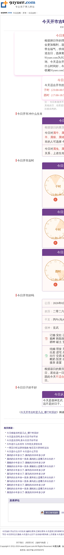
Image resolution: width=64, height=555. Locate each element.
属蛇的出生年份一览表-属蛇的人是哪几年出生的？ (31, 488)
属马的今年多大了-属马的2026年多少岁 (26, 473)
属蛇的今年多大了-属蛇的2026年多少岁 (26, 485)
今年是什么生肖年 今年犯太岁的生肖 (24, 444)
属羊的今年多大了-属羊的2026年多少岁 (26, 470)
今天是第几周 (51, 531)
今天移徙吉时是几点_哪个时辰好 (23, 433)
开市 (24, 13)
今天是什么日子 (28, 534)
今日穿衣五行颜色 (14, 534)
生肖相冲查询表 (41, 534)
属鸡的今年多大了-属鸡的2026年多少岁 (26, 455)
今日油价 (6, 531)
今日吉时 (32, 13)
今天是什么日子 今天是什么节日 (22, 451)
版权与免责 (41, 543)
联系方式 (30, 543)
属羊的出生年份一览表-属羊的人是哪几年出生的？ (31, 477)
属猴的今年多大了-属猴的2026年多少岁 (26, 462)
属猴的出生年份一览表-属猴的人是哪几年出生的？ (31, 466)
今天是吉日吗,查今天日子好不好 (22, 436)
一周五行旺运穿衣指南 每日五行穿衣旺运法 (28, 447)
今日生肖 (22, 531)
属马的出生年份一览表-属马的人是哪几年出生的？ (31, 481)
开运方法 (14, 531)
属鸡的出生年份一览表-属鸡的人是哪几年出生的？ (31, 459)
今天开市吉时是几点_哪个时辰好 (39, 412)
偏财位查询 (30, 531)
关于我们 (20, 543)
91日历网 (18, 4)
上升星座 (52, 534)
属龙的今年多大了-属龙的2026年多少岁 (26, 492)
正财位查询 (40, 531)
